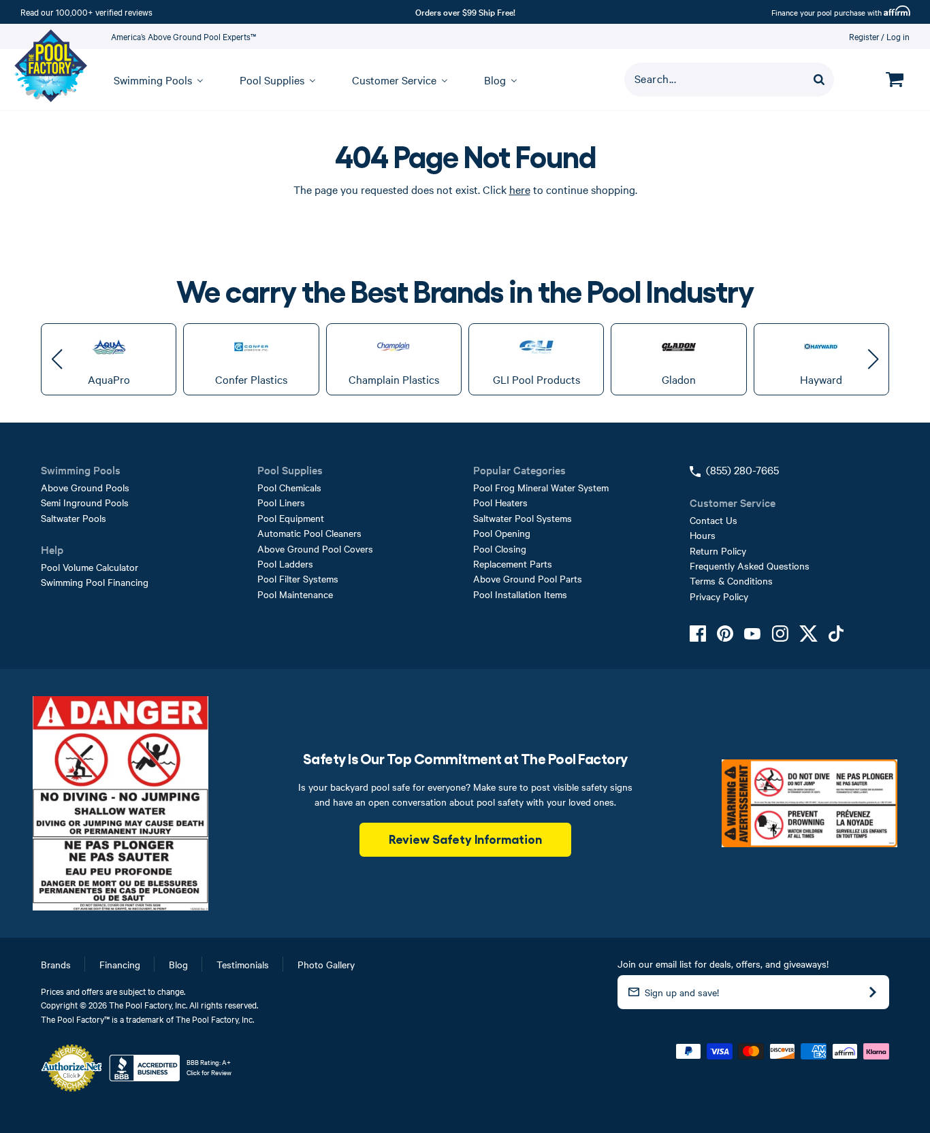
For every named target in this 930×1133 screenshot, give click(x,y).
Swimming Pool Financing (94, 582)
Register (864, 36)
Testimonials (243, 964)
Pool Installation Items (520, 594)
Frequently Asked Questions (749, 565)
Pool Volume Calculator (89, 567)
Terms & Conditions (731, 580)
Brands (56, 964)
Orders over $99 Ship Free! (465, 11)
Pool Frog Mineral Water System (541, 487)
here (519, 189)
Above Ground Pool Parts (527, 578)
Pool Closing (499, 548)
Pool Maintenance (295, 594)
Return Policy (718, 550)
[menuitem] (152, 79)
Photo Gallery (326, 964)
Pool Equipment (290, 518)
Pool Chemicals (289, 487)
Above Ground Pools (85, 487)
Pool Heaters (500, 502)
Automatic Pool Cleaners (309, 533)
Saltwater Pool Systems (522, 518)
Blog (178, 964)
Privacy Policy (719, 596)
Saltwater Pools (73, 518)
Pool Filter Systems (297, 578)
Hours (703, 535)
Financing (119, 964)
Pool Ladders (285, 563)
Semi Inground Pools (85, 502)
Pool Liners (281, 502)
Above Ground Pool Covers (315, 548)
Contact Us (713, 520)
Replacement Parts (512, 563)
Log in (898, 36)
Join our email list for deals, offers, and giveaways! (723, 963)
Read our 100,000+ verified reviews (86, 11)
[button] (57, 359)
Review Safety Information (465, 838)
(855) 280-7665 (742, 469)
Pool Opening (501, 533)
